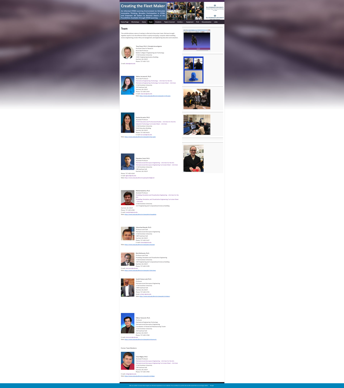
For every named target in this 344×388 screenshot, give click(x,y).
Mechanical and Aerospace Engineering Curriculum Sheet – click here (157, 165)
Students (158, 22)
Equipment (190, 22)
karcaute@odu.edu (146, 134)
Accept (212, 385)
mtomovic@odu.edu (132, 337)
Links (216, 22)
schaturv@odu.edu (145, 294)
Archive (180, 22)
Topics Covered (169, 22)
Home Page (125, 22)
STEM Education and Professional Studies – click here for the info (156, 122)
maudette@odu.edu (132, 212)
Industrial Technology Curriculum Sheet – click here (151, 124)
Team (150, 22)
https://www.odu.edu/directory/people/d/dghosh (139, 178)
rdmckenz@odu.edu (132, 268)
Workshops (135, 22)
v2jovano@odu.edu (146, 93)
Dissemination (206, 22)
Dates (144, 22)
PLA (197, 22)
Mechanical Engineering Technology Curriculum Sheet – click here (156, 83)
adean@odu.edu (130, 63)
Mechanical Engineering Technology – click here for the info (154, 81)
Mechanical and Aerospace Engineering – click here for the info (155, 162)
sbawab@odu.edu (145, 242)
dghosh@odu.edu (131, 175)
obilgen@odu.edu (131, 374)
